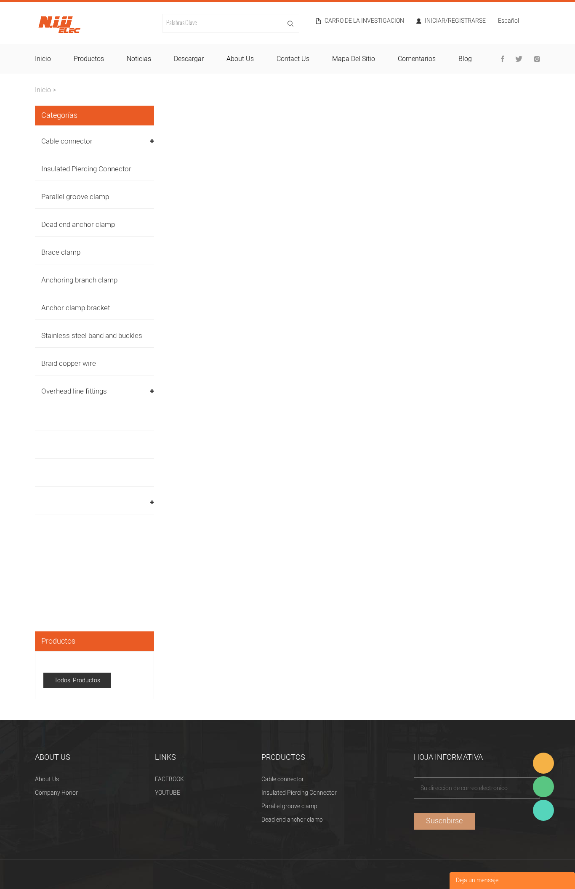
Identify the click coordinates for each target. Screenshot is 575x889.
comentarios (417, 59)
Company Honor (56, 792)
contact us (293, 59)
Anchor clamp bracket (75, 308)
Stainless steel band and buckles (91, 335)
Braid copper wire (68, 363)
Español (508, 21)
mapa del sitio (353, 59)
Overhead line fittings (74, 391)
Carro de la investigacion (364, 21)
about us (240, 59)
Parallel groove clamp (75, 197)
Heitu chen (543, 810)
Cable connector (67, 141)
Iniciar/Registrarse (455, 21)
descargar (189, 59)
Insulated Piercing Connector (86, 169)
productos (89, 59)
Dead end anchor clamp (78, 224)
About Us (47, 779)
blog (465, 59)
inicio (43, 59)
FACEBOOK (169, 779)
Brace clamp (60, 252)
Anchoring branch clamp (79, 280)
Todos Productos (77, 680)
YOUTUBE (167, 792)
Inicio (43, 90)
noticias (139, 59)
